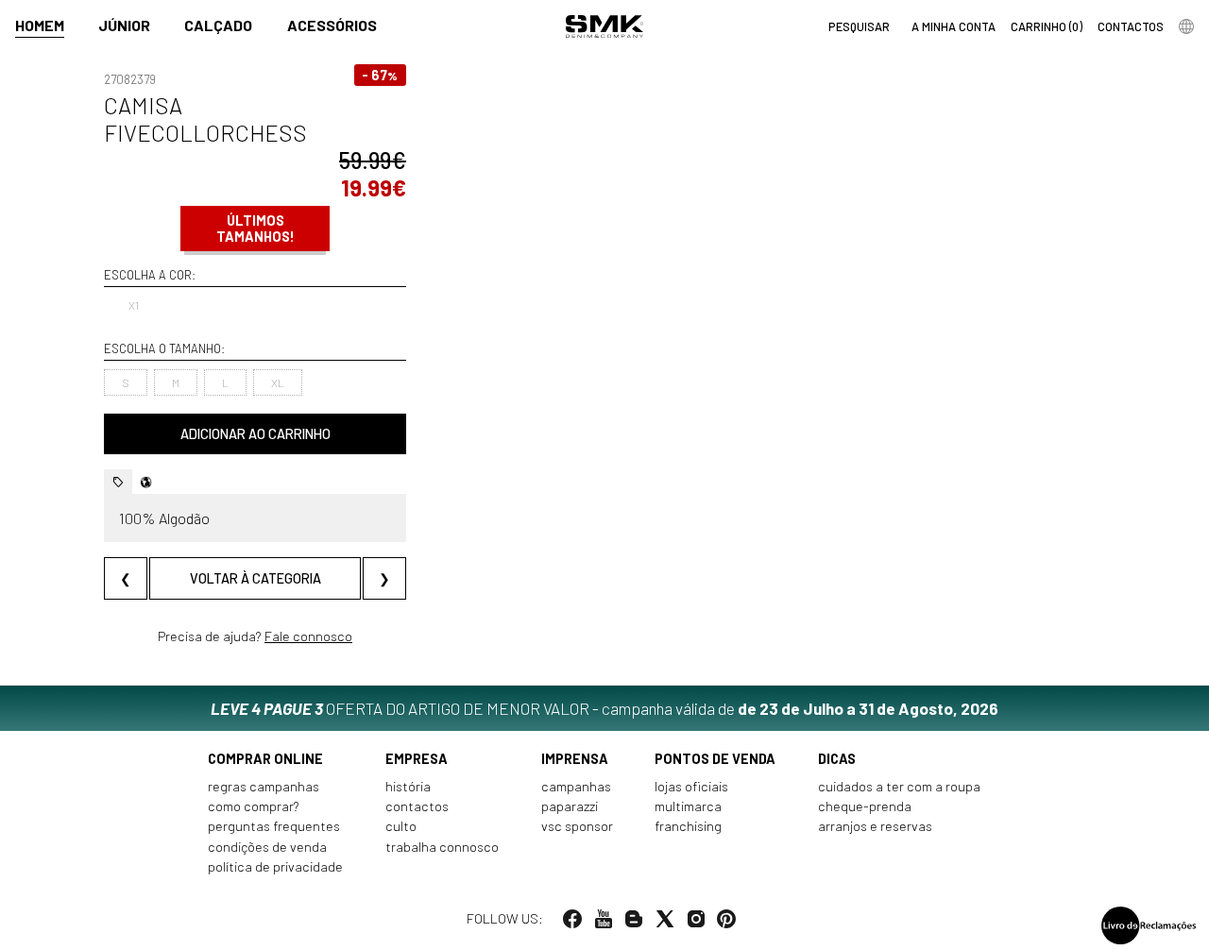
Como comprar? (253, 806)
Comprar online (265, 759)
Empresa (416, 759)
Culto (401, 826)
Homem (39, 25)
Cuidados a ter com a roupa (899, 786)
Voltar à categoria (255, 578)
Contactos (417, 806)
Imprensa (574, 759)
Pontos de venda (715, 759)
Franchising (688, 826)
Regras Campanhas (263, 786)
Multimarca (688, 806)
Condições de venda (267, 847)
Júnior (124, 25)
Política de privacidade (275, 866)
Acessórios (332, 25)
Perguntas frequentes (274, 826)
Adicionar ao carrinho (255, 434)
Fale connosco (308, 636)
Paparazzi (569, 806)
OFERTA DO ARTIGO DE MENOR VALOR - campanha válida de (604, 708)
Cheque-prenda (864, 806)
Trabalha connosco (442, 847)
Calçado (218, 25)
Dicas (837, 759)
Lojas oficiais (691, 786)
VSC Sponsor (577, 826)
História (408, 786)
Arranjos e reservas (875, 826)
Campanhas (576, 786)
